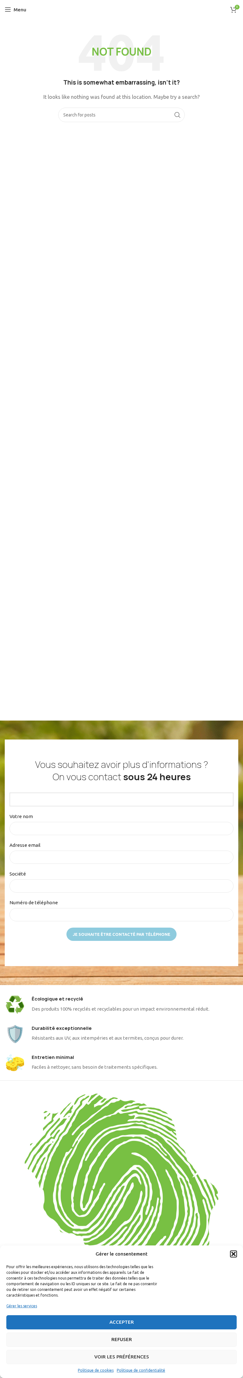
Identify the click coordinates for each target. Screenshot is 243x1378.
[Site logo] (121, 9)
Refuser (121, 1339)
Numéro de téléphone (33, 902)
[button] (233, 1254)
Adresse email (24, 845)
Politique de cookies (96, 1370)
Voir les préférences (121, 1356)
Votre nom (21, 816)
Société (17, 873)
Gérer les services (21, 1306)
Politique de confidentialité (141, 1370)
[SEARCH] (177, 115)
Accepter (121, 1322)
